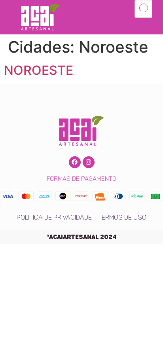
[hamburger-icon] (143, 9)
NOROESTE (38, 70)
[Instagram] (89, 162)
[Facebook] (75, 162)
